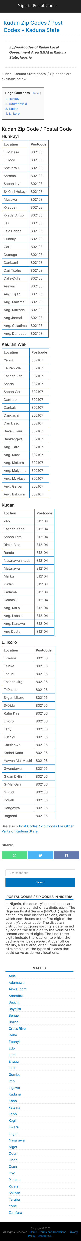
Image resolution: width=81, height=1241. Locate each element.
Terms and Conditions (52, 1231)
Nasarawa (17, 1140)
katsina (14, 1107)
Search (40, 882)
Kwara (14, 1127)
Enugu (14, 1061)
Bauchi (14, 1002)
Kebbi (13, 1114)
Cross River (18, 1029)
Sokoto (14, 1193)
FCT (12, 1068)
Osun (13, 1167)
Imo (12, 1081)
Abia (12, 976)
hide (36, 93)
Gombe (14, 1075)
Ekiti (12, 1055)
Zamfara (15, 1213)
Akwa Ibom (18, 989)
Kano (13, 1101)
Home (33, 1231)
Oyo (12, 1173)
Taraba (14, 1199)
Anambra (16, 996)
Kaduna (15, 1094)
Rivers (13, 1186)
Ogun (13, 1153)
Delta (13, 1035)
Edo (12, 1048)
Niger (13, 1147)
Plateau (14, 1180)
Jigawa (14, 1088)
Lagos (13, 1134)
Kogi (12, 1121)
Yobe (13, 1206)
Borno (13, 1022)
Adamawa (16, 983)
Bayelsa (15, 1009)
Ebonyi (14, 1042)
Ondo (13, 1160)
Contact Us (45, 1235)
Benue (14, 1015)
